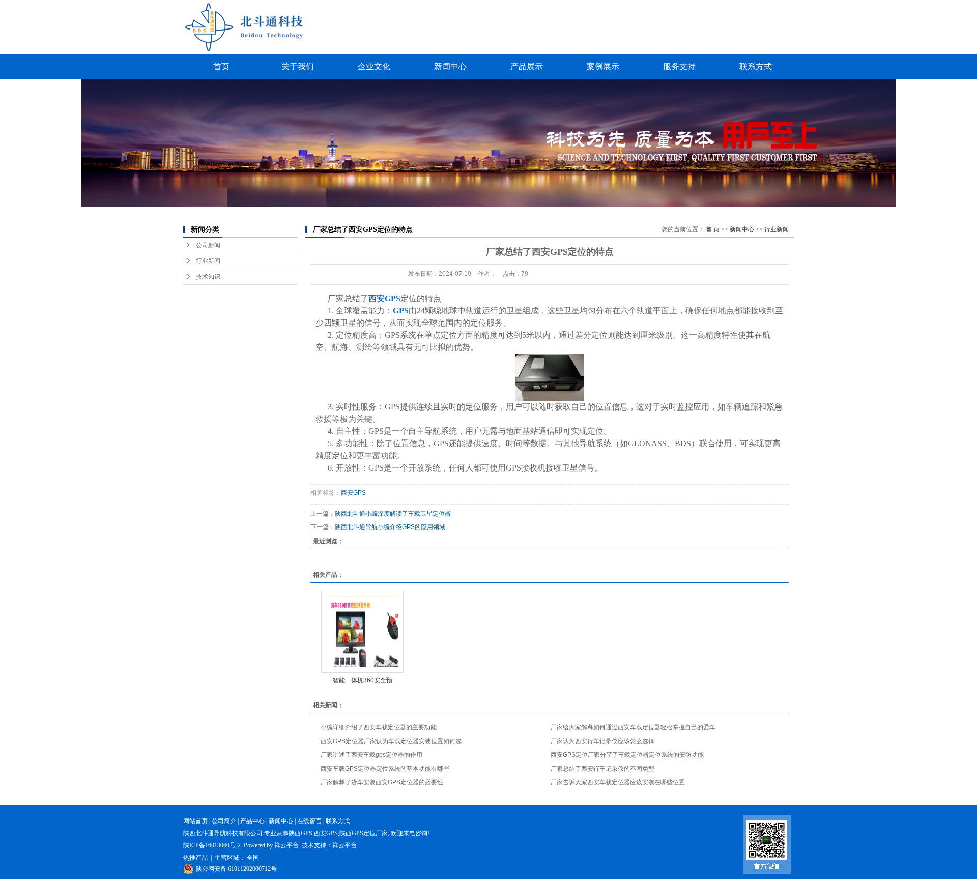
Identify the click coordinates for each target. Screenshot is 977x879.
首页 (221, 66)
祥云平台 (286, 845)
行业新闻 (208, 261)
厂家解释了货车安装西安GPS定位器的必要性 (382, 782)
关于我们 (297, 66)
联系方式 (755, 66)
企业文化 (374, 66)
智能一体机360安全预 (362, 680)
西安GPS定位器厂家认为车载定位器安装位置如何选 (391, 741)
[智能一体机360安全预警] (362, 632)
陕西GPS (300, 833)
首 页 (713, 229)
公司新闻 (208, 245)
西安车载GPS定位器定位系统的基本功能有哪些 (385, 768)
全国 (253, 857)
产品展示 (526, 66)
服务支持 (679, 66)
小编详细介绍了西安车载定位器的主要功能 (379, 727)
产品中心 (252, 821)
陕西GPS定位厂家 (363, 833)
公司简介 (224, 821)
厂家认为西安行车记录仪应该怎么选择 (602, 741)
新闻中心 (450, 66)
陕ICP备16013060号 (209, 845)
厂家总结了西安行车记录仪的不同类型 (602, 768)
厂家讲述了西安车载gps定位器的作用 (371, 754)
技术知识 (208, 276)
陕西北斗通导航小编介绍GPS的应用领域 (390, 527)
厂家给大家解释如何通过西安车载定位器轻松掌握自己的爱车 (633, 727)
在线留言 (309, 821)
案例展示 (603, 66)
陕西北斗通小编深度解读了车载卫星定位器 (393, 513)
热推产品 (195, 857)
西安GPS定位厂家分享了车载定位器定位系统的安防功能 (627, 754)
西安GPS (353, 492)
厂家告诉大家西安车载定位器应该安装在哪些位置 (618, 782)
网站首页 (195, 821)
